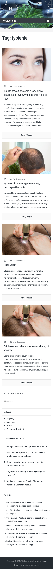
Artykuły (10, 418)
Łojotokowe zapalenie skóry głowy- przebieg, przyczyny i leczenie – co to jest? (25, 94)
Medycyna (11, 422)
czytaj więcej (26, 135)
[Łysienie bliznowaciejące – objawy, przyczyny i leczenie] (26, 158)
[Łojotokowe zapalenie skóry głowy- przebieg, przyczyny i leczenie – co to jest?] (26, 64)
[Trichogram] (26, 239)
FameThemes (33, 565)
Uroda (9, 425)
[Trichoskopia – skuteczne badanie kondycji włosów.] (26, 321)
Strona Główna (10, 29)
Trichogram (10, 265)
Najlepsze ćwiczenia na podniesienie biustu (26, 446)
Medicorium (26, 6)
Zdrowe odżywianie (15, 429)
